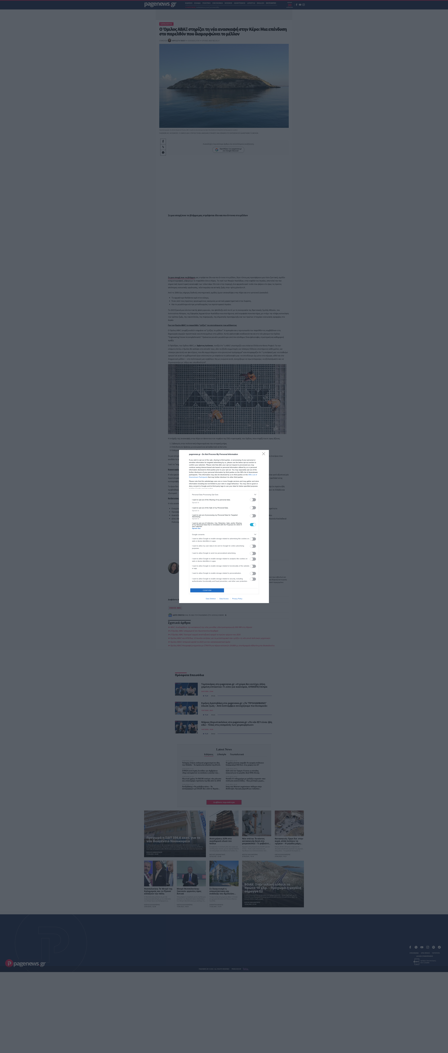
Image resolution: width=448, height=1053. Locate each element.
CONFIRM (207, 590)
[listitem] (224, 494)
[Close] (264, 454)
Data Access (224, 599)
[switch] (253, 499)
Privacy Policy (237, 599)
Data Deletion (211, 599)
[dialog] (224, 526)
